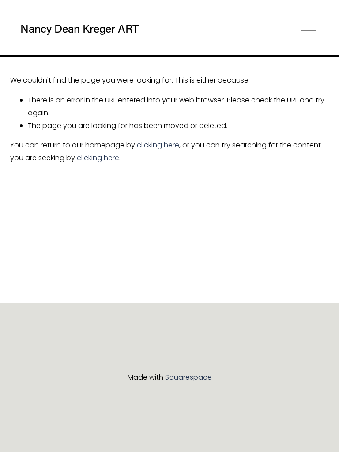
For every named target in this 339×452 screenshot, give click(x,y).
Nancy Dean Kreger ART (79, 28)
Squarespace (188, 377)
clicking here (158, 145)
